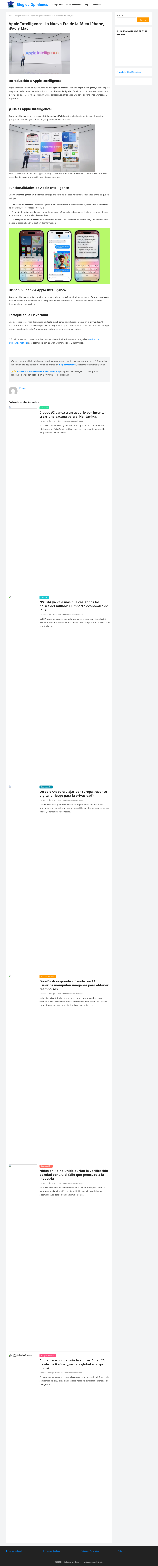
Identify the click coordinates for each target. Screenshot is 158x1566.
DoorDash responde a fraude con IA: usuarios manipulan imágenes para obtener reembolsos (74, 985)
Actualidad (44, 408)
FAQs (120, 1551)
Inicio (10, 16)
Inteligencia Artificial (22, 16)
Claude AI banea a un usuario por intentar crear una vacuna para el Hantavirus (73, 414)
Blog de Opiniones (32, 4)
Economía (44, 597)
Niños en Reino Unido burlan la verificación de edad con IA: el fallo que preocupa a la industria (74, 1175)
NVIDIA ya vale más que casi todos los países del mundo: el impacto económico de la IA (74, 606)
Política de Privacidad (89, 1551)
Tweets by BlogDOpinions (129, 231)
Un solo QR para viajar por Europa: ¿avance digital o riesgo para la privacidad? (73, 793)
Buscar (120, 15)
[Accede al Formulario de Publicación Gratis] (38, 371)
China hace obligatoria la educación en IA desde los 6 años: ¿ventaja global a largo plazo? (72, 1364)
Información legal (14, 1551)
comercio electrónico (95, 1562)
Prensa (22, 388)
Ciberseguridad (46, 787)
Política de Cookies (51, 1551)
